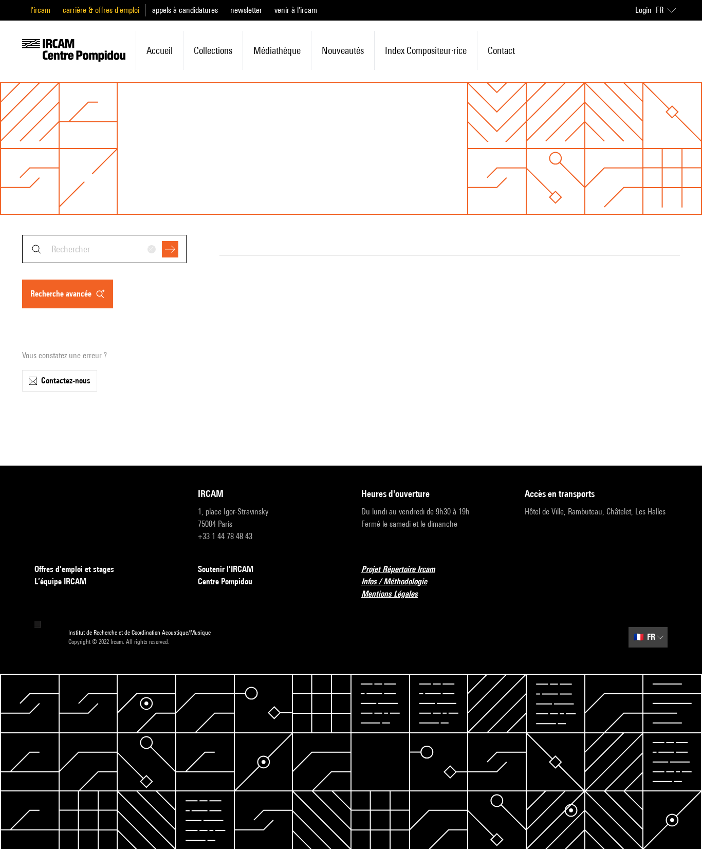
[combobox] (104, 249)
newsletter (246, 10)
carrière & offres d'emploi (101, 10)
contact (501, 50)
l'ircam (40, 10)
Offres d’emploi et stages (74, 569)
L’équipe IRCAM (60, 581)
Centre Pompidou (225, 581)
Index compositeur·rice (426, 50)
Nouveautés (343, 50)
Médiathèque (277, 50)
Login (643, 10)
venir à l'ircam (295, 10)
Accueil (159, 50)
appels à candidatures (185, 10)
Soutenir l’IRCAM (225, 569)
